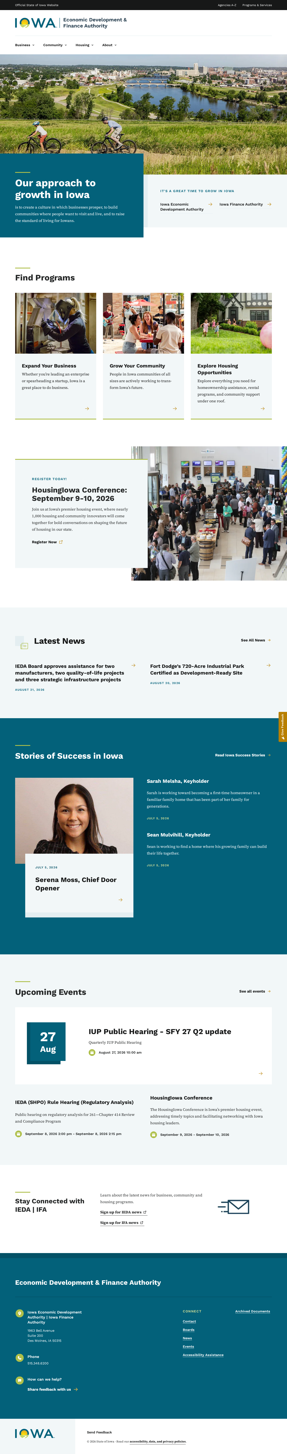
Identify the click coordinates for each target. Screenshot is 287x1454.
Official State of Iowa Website (36, 5)
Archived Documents (252, 1311)
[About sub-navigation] (115, 45)
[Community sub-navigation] (66, 45)
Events (188, 1346)
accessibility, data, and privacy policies (158, 1441)
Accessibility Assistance (203, 1355)
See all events (252, 991)
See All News (253, 640)
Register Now (44, 542)
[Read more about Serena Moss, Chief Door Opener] (120, 899)
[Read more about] (260, 1073)
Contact (189, 1321)
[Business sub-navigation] (33, 45)
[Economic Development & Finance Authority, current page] (36, 23)
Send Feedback (99, 1432)
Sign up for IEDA (121, 1212)
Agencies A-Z (227, 5)
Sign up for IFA (119, 1222)
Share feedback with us (49, 1389)
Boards (189, 1330)
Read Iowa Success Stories (240, 755)
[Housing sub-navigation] (92, 45)
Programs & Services (257, 5)
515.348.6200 (38, 1363)
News (187, 1338)
